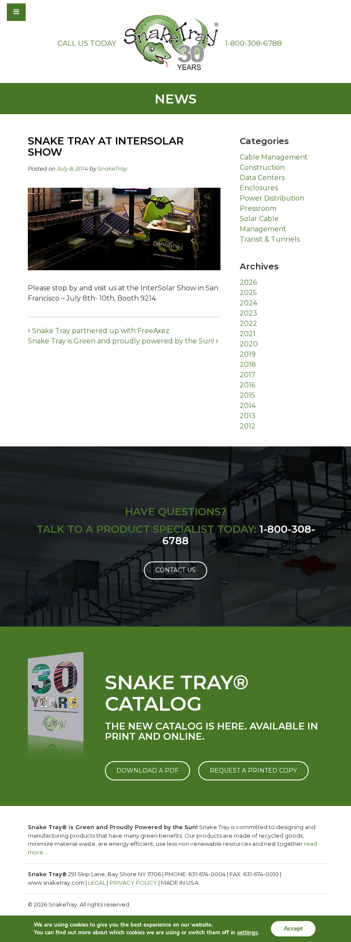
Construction (262, 167)
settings (247, 932)
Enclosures (259, 188)
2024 (248, 303)
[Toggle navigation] (39, 12)
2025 (248, 293)
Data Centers (262, 178)
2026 (248, 282)
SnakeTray (112, 168)
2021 (248, 334)
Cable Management (274, 157)
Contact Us (175, 570)
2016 (247, 385)
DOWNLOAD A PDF (147, 770)
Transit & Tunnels (270, 239)
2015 (247, 395)
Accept (293, 928)
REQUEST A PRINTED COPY (253, 770)
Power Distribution (272, 198)
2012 (248, 426)
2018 (248, 364)
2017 (248, 375)
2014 (248, 406)
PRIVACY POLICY (133, 882)
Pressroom (258, 208)
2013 (248, 416)
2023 (248, 313)
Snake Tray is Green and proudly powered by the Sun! (122, 341)
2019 (248, 354)
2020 (249, 344)
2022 (248, 323)
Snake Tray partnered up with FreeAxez (100, 331)
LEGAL (97, 882)
